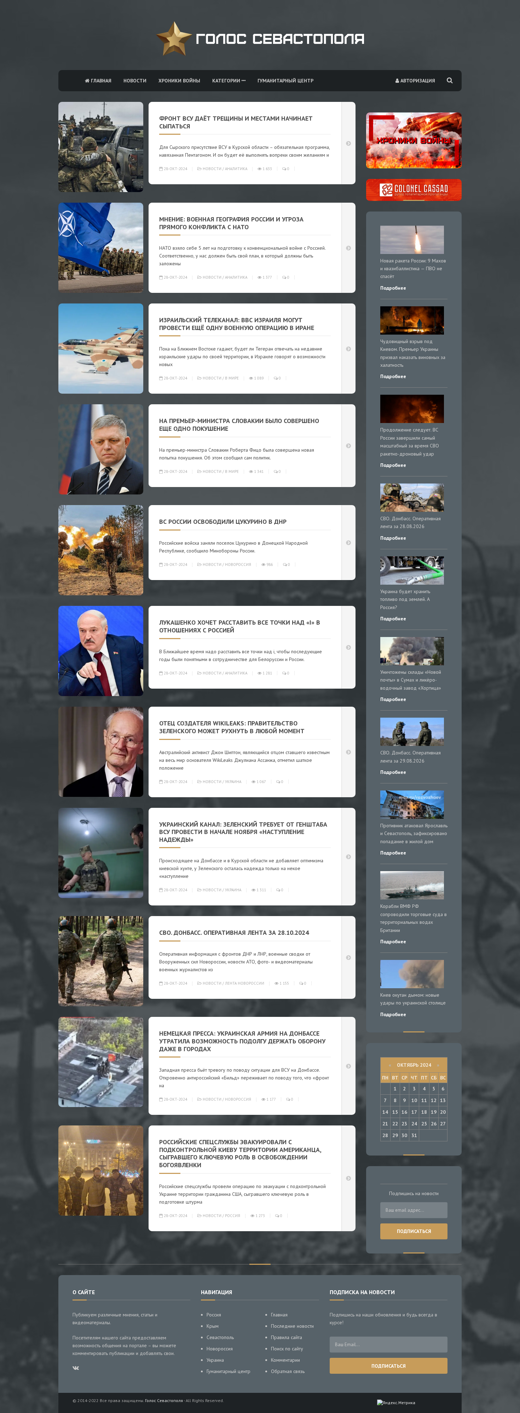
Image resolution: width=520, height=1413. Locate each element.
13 (443, 1100)
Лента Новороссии (244, 983)
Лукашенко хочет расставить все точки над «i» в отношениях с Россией (239, 626)
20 (443, 1112)
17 (414, 1112)
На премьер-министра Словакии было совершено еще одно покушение (239, 425)
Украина (233, 781)
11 (424, 1100)
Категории (227, 80)
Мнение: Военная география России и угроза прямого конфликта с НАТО (231, 223)
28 (385, 1135)
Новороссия (238, 564)
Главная (100, 80)
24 (414, 1123)
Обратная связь (288, 1371)
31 (414, 1135)
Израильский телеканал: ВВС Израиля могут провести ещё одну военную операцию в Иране (236, 324)
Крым (213, 1326)
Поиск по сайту (287, 1348)
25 (424, 1123)
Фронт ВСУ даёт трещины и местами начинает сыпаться (236, 122)
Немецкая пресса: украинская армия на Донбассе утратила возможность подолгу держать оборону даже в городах (242, 1041)
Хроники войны (179, 80)
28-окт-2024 (175, 168)
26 (434, 1123)
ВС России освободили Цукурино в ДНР (223, 521)
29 (395, 1135)
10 (414, 1100)
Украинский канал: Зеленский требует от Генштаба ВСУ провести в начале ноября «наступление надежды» (243, 832)
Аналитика (236, 168)
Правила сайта (286, 1337)
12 (434, 1100)
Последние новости (292, 1326)
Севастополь (220, 1337)
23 (404, 1123)
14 (385, 1112)
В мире (232, 378)
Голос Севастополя (164, 1400)
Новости (134, 80)
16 (404, 1112)
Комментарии (285, 1360)
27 (443, 1123)
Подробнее (393, 288)
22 (395, 1123)
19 (434, 1112)
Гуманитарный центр (285, 80)
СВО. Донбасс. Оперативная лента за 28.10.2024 (234, 932)
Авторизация (417, 80)
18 (424, 1112)
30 (404, 1135)
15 (395, 1112)
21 (385, 1123)
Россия (232, 1215)
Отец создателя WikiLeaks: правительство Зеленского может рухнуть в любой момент (232, 727)
